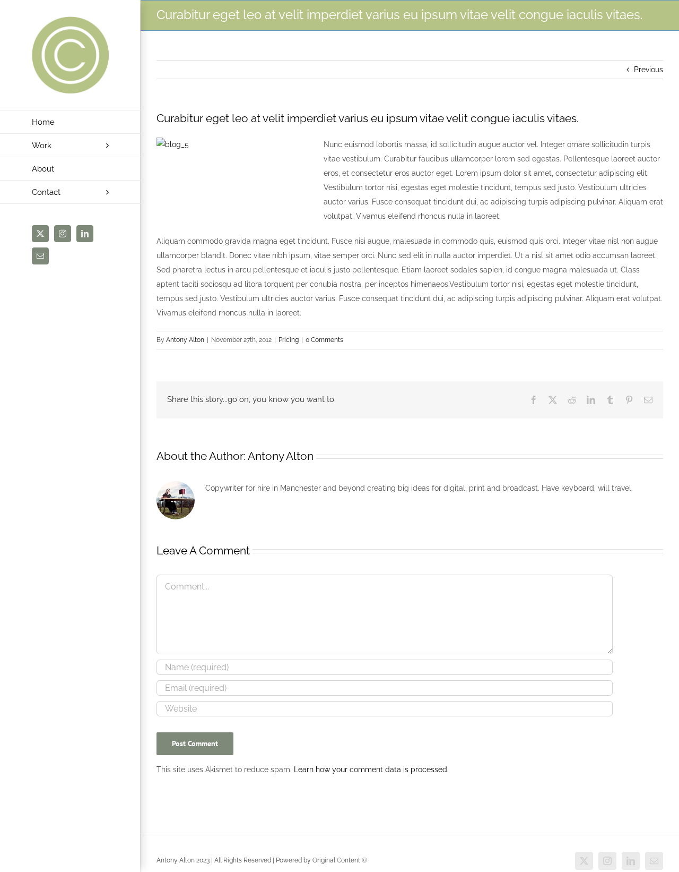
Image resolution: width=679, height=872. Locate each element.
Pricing (288, 340)
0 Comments (324, 340)
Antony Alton (185, 340)
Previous (648, 69)
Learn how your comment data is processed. (371, 769)
